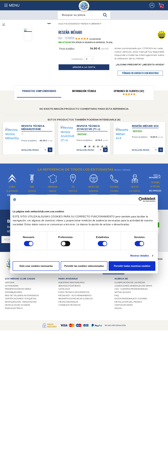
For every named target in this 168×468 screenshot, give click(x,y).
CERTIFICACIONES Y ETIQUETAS (20, 298)
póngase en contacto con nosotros (140, 73)
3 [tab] (94, 146)
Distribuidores (13, 292)
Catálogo (64, 289)
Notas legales (123, 292)
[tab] (39, 92)
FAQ (117, 295)
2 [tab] (89, 146)
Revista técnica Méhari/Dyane (33, 127)
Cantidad (77, 59)
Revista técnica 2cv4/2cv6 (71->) (88, 127)
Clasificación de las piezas (130, 282)
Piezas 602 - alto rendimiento (75, 295)
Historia (9, 282)
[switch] (65, 243)
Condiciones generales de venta (133, 286)
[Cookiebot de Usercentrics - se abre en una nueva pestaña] (141, 199)
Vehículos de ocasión (17, 305)
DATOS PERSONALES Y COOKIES (131, 298)
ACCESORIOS (72, 24)
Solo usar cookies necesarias (36, 266)
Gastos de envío (124, 305)
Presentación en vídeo (18, 289)
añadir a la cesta (84, 67)
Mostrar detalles (139, 255)
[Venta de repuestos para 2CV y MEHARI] (84, 4)
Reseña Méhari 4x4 (145, 126)
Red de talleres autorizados (22, 295)
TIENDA (84, 24)
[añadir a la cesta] (50, 149)
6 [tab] (106, 146)
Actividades (11, 286)
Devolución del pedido (128, 302)
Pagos (118, 308)
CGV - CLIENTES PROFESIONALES (131, 289)
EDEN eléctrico (14, 308)
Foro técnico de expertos (73, 292)
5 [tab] (102, 146)
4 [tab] (98, 146)
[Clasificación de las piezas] (161, 34)
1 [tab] (85, 146)
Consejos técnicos (69, 305)
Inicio (60, 24)
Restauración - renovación (20, 302)
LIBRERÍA (95, 24)
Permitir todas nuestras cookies (132, 266)
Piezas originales (68, 302)
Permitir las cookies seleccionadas (84, 266)
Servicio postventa (69, 286)
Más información (116, 325)
